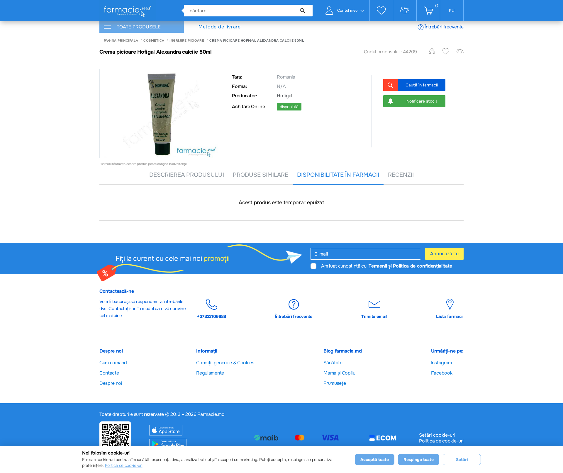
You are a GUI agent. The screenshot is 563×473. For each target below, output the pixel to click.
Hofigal (284, 95)
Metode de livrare (220, 27)
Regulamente (210, 373)
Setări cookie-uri (437, 435)
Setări (462, 459)
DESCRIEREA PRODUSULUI (186, 174)
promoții (216, 258)
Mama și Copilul (339, 373)
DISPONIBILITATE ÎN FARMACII (338, 174)
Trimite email (374, 316)
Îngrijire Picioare (186, 40)
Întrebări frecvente (444, 27)
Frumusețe (334, 383)
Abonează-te (444, 254)
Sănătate (332, 363)
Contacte (109, 373)
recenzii (401, 174)
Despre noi (110, 383)
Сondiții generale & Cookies (225, 363)
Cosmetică (153, 40)
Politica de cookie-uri (441, 441)
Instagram (441, 363)
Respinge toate (418, 459)
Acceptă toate (374, 459)
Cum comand (113, 363)
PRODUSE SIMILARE (260, 174)
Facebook (441, 373)
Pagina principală (121, 40)
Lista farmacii (450, 316)
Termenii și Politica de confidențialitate (410, 266)
